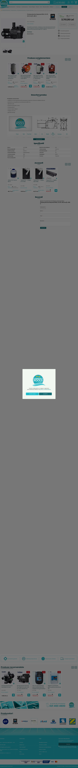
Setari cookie (32, 393)
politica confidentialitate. (45, 389)
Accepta (45, 393)
